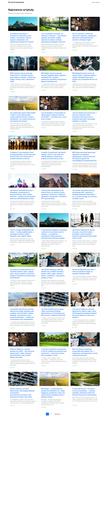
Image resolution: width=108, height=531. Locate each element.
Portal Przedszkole (16, 2)
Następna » (58, 414)
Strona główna (96, 2)
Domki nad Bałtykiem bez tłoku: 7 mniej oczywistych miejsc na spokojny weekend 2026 (84, 272)
